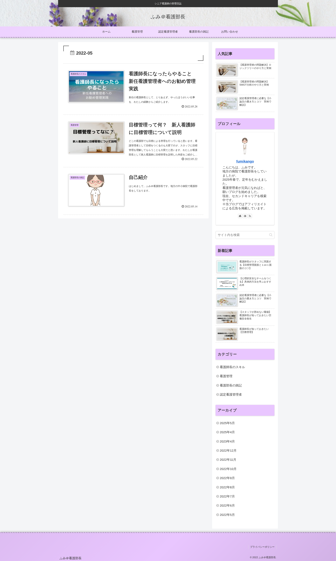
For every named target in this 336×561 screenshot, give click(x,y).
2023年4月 (227, 441)
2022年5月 (227, 515)
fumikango (245, 161)
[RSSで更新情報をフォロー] (250, 216)
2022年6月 (227, 505)
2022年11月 (228, 459)
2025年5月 (227, 423)
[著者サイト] (240, 216)
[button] (271, 235)
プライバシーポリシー (262, 546)
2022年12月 (228, 450)
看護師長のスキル (232, 367)
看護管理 (226, 376)
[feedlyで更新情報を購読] (245, 216)
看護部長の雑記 (231, 385)
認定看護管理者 (231, 394)
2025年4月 (227, 432)
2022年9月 (227, 478)
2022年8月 (227, 487)
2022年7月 (227, 496)
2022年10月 (228, 469)
